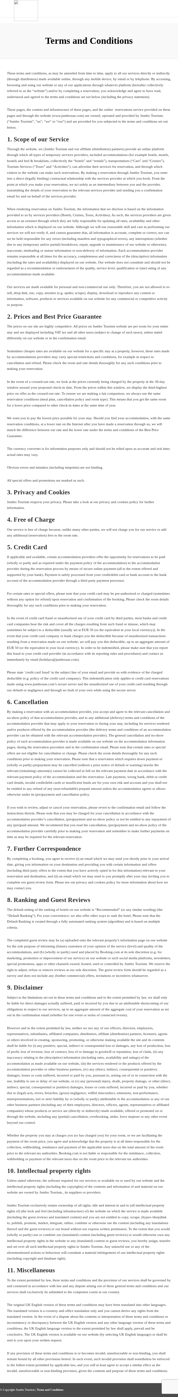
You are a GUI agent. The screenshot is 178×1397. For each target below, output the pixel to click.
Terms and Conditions (50, 1389)
